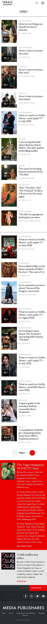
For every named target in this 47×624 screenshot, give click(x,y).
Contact (11, 613)
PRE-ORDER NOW (24, 546)
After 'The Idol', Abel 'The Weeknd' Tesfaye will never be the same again (30, 192)
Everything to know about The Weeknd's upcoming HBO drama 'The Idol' (31, 335)
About (3, 613)
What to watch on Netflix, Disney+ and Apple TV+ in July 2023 (32, 118)
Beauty (22, 166)
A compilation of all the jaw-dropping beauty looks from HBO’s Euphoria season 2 (31, 434)
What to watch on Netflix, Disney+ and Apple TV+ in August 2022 (32, 314)
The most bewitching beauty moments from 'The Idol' (31, 171)
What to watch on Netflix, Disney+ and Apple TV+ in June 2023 (32, 242)
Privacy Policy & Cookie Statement (26, 613)
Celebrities (24, 185)
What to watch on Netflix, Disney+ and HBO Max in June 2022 (32, 386)
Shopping (23, 400)
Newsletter (42, 613)
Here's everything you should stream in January (30, 26)
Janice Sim (26, 200)
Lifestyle (23, 67)
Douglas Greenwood (31, 221)
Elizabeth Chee (28, 76)
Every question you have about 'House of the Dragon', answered (32, 287)
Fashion (22, 139)
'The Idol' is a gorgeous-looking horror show (31, 216)
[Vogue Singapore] (7, 3)
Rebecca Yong (27, 125)
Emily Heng (26, 416)
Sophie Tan (26, 33)
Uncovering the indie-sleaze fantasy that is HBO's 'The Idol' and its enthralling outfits (31, 146)
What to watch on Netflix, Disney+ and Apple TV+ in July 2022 (32, 360)
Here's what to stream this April (31, 71)
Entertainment (25, 21)
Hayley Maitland (28, 295)
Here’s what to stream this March (31, 97)
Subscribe (21, 581)
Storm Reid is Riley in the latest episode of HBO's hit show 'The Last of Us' (32, 268)
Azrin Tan (25, 57)
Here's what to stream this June (31, 52)
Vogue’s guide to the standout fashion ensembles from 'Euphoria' (29, 407)
